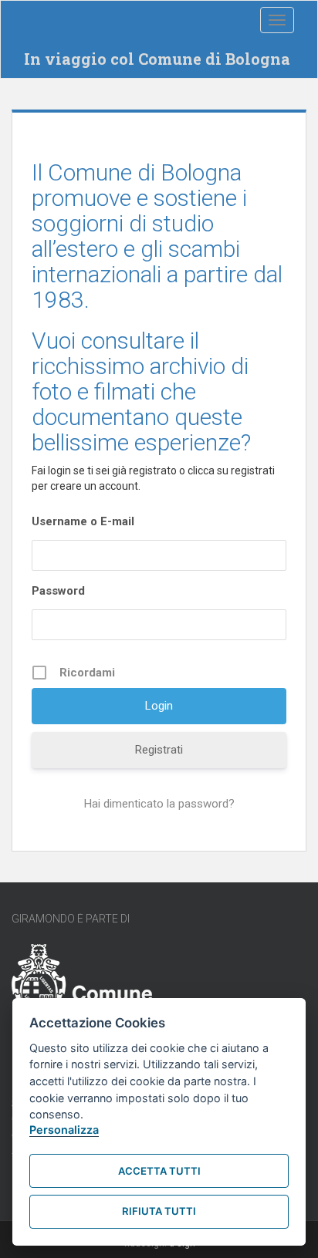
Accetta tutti (159, 1171)
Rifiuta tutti (159, 1211)
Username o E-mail (83, 521)
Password (58, 591)
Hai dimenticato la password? (159, 804)
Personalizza (64, 1129)
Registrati (159, 750)
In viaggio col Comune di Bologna (157, 59)
